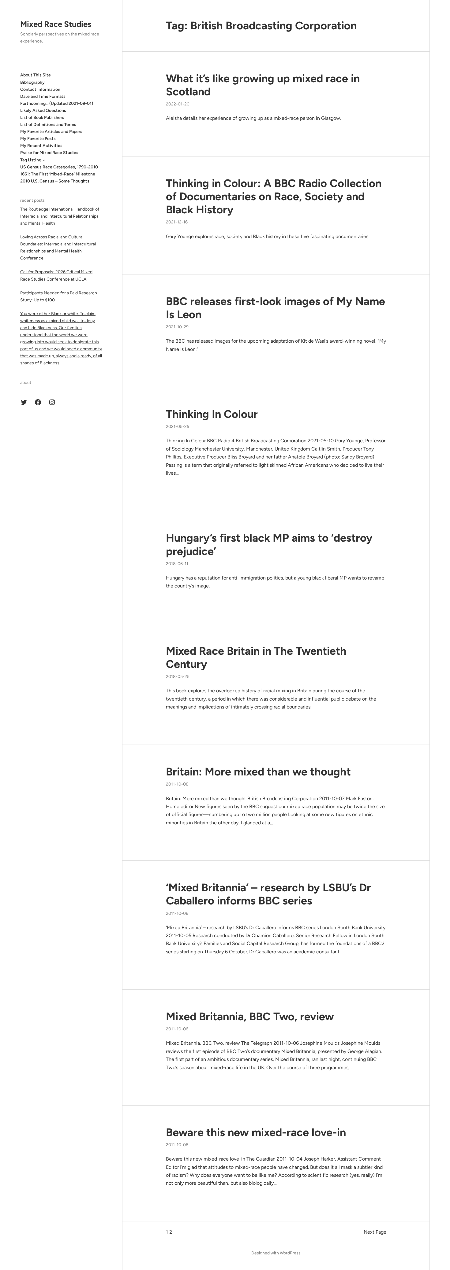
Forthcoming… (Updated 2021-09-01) (56, 103)
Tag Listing (30, 159)
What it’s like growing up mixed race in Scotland (263, 85)
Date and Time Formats (43, 96)
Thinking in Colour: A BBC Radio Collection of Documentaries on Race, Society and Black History (273, 196)
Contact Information (40, 89)
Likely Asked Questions (43, 110)
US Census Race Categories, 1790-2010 (59, 166)
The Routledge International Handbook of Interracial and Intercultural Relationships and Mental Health (59, 216)
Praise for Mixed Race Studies (49, 152)
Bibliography (32, 82)
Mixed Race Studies (55, 24)
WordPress (290, 1253)
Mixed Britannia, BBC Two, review (250, 1016)
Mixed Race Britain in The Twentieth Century (256, 657)
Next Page (375, 1232)
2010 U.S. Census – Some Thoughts (54, 181)
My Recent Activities (41, 145)
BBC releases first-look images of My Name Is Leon (275, 308)
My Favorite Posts (38, 138)
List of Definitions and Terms (48, 124)
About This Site (35, 75)
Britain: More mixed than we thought (258, 771)
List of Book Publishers (42, 117)
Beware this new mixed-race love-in (256, 1132)
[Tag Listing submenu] (44, 160)
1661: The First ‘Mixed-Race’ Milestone (57, 174)
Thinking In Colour (212, 414)
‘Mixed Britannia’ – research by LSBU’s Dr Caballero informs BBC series (268, 894)
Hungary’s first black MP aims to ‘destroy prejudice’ (269, 544)
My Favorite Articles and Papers (51, 131)
